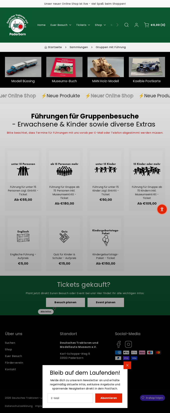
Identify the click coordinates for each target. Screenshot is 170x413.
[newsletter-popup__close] (127, 365)
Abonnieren (108, 398)
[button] (162, 209)
